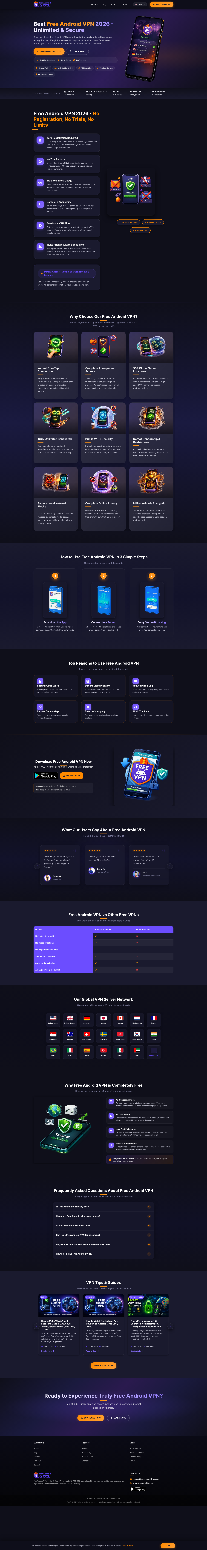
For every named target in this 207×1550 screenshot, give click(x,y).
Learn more (128, 1546)
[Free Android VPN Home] (42, 4)
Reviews (85, 1448)
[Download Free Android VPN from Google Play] (46, 775)
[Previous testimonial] (37, 866)
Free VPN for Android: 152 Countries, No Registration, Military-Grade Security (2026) (146, 1324)
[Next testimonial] (170, 866)
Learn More (79, 51)
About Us (37, 1461)
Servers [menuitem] (94, 4)
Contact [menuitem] (124, 4)
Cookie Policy (135, 1457)
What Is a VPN (88, 1457)
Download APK (73, 775)
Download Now (92, 1418)
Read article (46, 1351)
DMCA (132, 1461)
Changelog (86, 1461)
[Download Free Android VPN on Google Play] (151, 1489)
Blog (35, 1453)
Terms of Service (137, 1453)
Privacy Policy (135, 1448)
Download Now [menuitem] (161, 4)
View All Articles (103, 1365)
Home (36, 1448)
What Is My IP (87, 1453)
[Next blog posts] (170, 1326)
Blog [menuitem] (104, 4)
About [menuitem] (113, 4)
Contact (37, 1465)
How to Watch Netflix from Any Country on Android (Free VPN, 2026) (102, 1324)
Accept (168, 1546)
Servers (37, 1457)
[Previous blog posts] (37, 1326)
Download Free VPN (50, 51)
